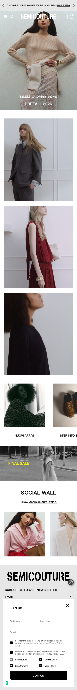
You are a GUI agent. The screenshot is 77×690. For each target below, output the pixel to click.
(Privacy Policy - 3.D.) (54, 653)
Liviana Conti (51, 659)
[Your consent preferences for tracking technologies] (7, 683)
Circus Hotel (50, 666)
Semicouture (21, 659)
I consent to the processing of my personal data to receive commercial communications (39, 643)
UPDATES (29, 3)
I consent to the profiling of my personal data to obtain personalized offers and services (40, 652)
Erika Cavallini (21, 666)
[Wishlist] (66, 17)
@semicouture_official (43, 501)
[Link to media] (24, 405)
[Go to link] (38, 463)
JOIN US (38, 675)
